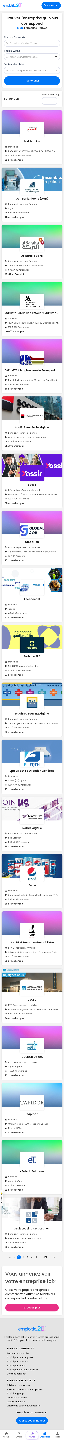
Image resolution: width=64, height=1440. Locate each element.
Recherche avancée (18, 1353)
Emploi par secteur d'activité (22, 1369)
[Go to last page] (54, 1257)
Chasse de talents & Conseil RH (24, 1405)
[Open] (56, 57)
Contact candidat (16, 1373)
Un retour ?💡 (1, 1198)
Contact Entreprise (17, 1397)
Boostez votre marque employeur (25, 1389)
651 (45, 1257)
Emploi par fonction (17, 1361)
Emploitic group (15, 1393)
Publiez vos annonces (18, 1385)
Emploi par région (16, 1365)
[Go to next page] (50, 1257)
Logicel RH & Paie (16, 1401)
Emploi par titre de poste (20, 1357)
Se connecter (51, 5)
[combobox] (30, 43)
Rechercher (32, 80)
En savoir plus (32, 1307)
